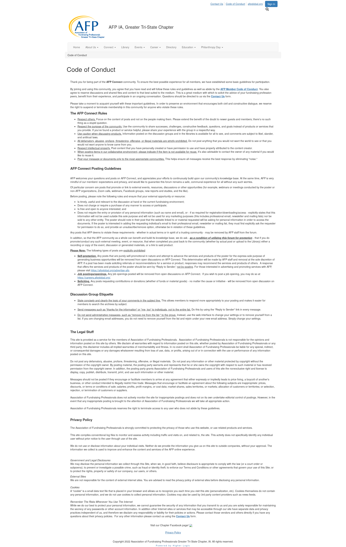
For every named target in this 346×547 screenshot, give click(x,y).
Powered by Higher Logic (173, 545)
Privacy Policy (173, 532)
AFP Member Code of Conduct (239, 89)
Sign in (271, 4)
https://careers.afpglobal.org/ (93, 277)
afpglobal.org (255, 4)
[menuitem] (217, 3)
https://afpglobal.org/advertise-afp (110, 270)
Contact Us (216, 4)
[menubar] (237, 3)
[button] (92, 47)
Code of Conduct (235, 4)
